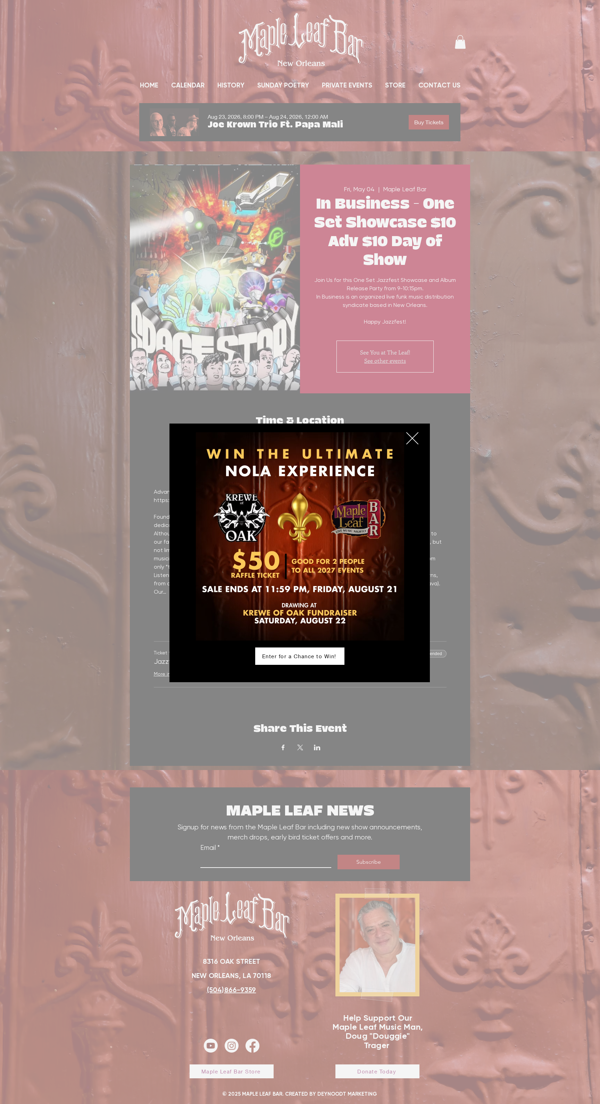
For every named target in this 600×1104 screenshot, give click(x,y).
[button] (412, 438)
